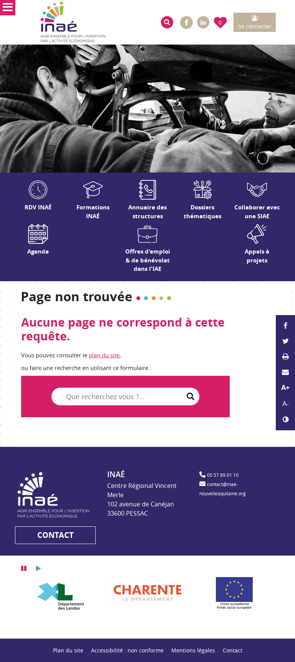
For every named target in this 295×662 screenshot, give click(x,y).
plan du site (104, 355)
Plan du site (68, 650)
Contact (232, 650)
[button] (167, 22)
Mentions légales (193, 650)
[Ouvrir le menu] (7, 7)
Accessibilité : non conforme (127, 650)
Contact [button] (55, 535)
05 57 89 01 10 (223, 475)
